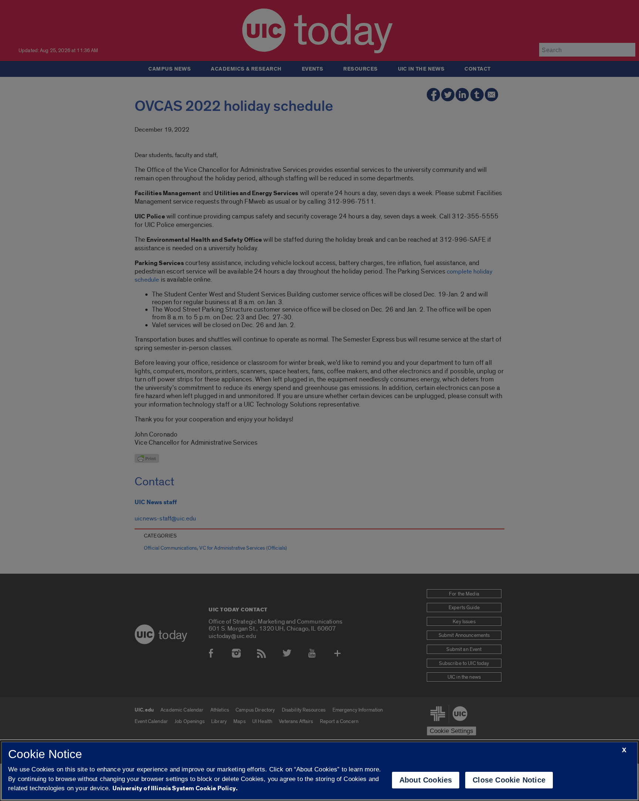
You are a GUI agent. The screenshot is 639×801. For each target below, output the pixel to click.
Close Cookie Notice (509, 780)
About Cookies (425, 780)
